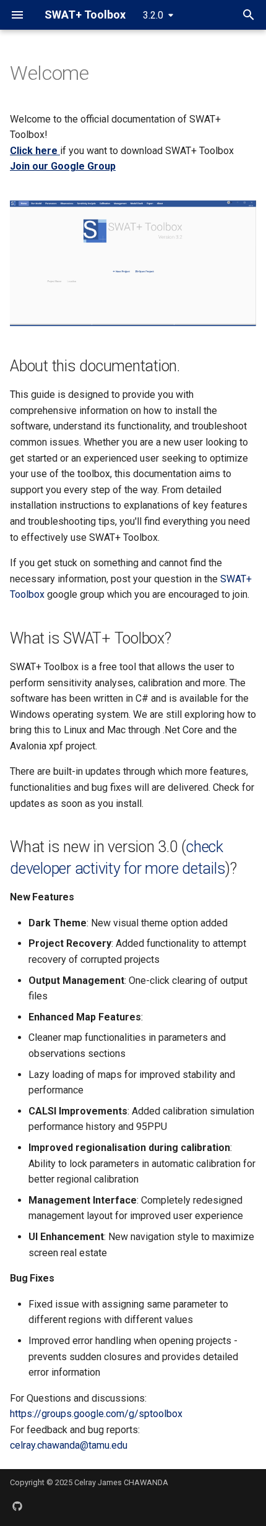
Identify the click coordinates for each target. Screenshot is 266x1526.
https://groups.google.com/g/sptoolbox (96, 1414)
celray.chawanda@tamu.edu (68, 1445)
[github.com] (17, 1506)
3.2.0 (153, 15)
